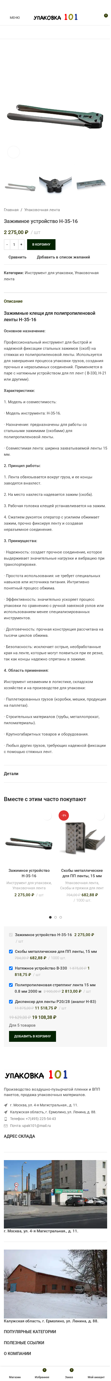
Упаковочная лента (42, 210)
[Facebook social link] (43, 5)
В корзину (41, 244)
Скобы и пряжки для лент (82, 888)
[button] (9, 103)
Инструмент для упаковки (49, 273)
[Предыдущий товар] (92, 210)
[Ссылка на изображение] (36, 1075)
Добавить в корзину (32, 1036)
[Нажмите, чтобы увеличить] (13, 152)
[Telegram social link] (68, 5)
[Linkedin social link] (62, 5)
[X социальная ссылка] (49, 5)
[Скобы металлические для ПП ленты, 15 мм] (82, 837)
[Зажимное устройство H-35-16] (29, 837)
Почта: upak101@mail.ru (30, 1126)
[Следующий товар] (104, 210)
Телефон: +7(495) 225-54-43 (33, 1119)
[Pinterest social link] (55, 5)
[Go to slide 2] (55, 917)
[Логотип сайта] (56, 17)
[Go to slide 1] (50, 917)
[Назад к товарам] (98, 210)
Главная (11, 210)
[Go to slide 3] (60, 917)
